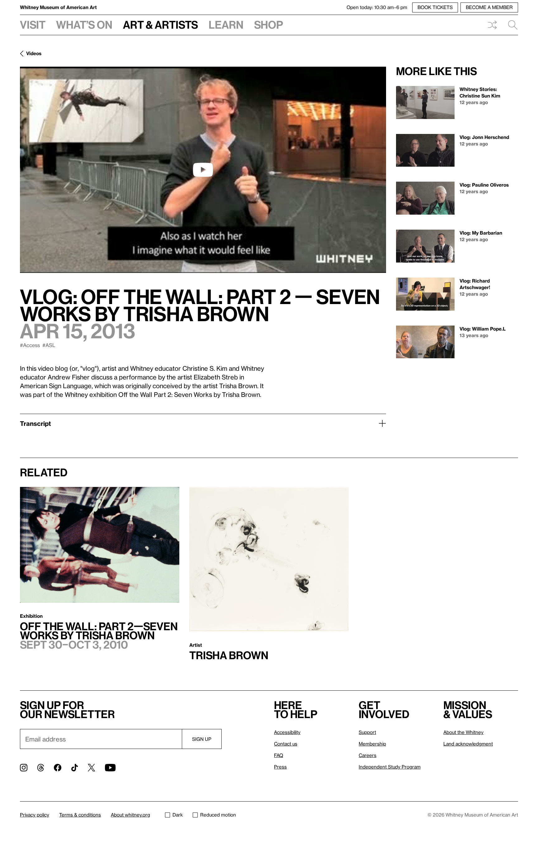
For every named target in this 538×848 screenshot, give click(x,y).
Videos (33, 53)
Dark (177, 814)
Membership (372, 743)
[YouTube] (110, 767)
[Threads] (40, 767)
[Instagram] (23, 767)
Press (280, 766)
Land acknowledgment (468, 743)
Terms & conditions (80, 814)
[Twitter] (91, 767)
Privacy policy (34, 814)
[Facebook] (57, 767)
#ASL (48, 345)
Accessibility (287, 732)
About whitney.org (130, 814)
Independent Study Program (390, 766)
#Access (30, 345)
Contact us (285, 743)
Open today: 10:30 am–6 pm (377, 7)
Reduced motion (218, 814)
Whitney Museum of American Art (58, 7)
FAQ (278, 755)
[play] (203, 170)
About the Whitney (463, 732)
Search (510, 25)
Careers (367, 755)
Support (367, 732)
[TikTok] (74, 767)
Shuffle (492, 25)
